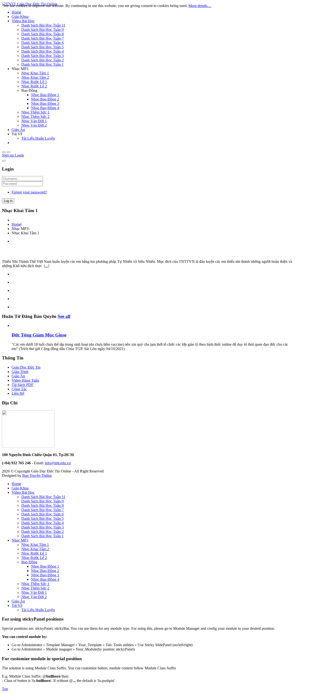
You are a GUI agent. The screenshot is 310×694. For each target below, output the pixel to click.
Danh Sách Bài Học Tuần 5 (42, 518)
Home (16, 224)
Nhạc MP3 (20, 540)
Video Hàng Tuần (25, 380)
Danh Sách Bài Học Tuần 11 (43, 497)
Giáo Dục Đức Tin (26, 367)
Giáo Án (18, 376)
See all (64, 316)
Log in (8, 201)
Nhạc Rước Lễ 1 (34, 553)
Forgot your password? (29, 192)
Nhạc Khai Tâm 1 (35, 545)
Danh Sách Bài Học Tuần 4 (42, 523)
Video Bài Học (23, 492)
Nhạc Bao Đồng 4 (45, 579)
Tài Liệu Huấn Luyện (38, 610)
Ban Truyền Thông (37, 475)
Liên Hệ (18, 393)
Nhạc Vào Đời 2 (34, 597)
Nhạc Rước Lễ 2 (34, 558)
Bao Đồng (29, 562)
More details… (199, 6)
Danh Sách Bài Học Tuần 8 (42, 505)
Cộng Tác (19, 389)
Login (19, 155)
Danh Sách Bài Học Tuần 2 (42, 531)
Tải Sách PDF (22, 385)
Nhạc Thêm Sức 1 (35, 584)
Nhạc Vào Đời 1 (34, 592)
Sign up (8, 155)
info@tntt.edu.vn (58, 463)
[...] (46, 266)
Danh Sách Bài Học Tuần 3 (42, 527)
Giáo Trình (20, 372)
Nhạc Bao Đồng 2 (45, 571)
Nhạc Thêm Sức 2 (35, 588)
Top (5, 689)
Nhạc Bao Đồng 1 (45, 566)
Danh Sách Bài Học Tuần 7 (42, 510)
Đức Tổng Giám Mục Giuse (39, 334)
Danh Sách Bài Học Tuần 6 (42, 514)
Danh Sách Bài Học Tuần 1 (42, 536)
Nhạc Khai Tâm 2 (35, 549)
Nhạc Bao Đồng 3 (45, 575)
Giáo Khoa (20, 488)
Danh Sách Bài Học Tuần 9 (42, 501)
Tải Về (17, 605)
